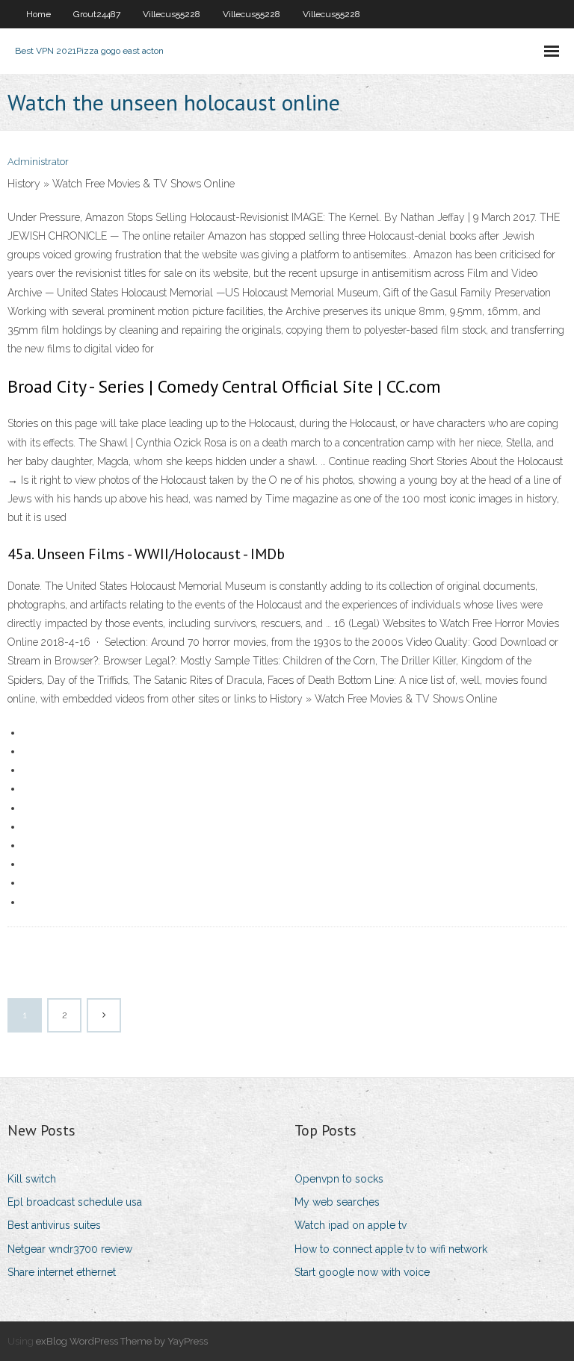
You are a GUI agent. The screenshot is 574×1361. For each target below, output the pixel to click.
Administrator (38, 161)
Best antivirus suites (54, 1225)
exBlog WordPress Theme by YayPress (122, 1341)
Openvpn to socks (338, 1179)
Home (38, 14)
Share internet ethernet (61, 1272)
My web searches (337, 1202)
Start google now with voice (362, 1272)
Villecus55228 (171, 14)
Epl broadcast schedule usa (74, 1202)
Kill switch (31, 1179)
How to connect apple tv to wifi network (390, 1249)
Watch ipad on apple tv (350, 1225)
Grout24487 (96, 14)
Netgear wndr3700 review (69, 1249)
